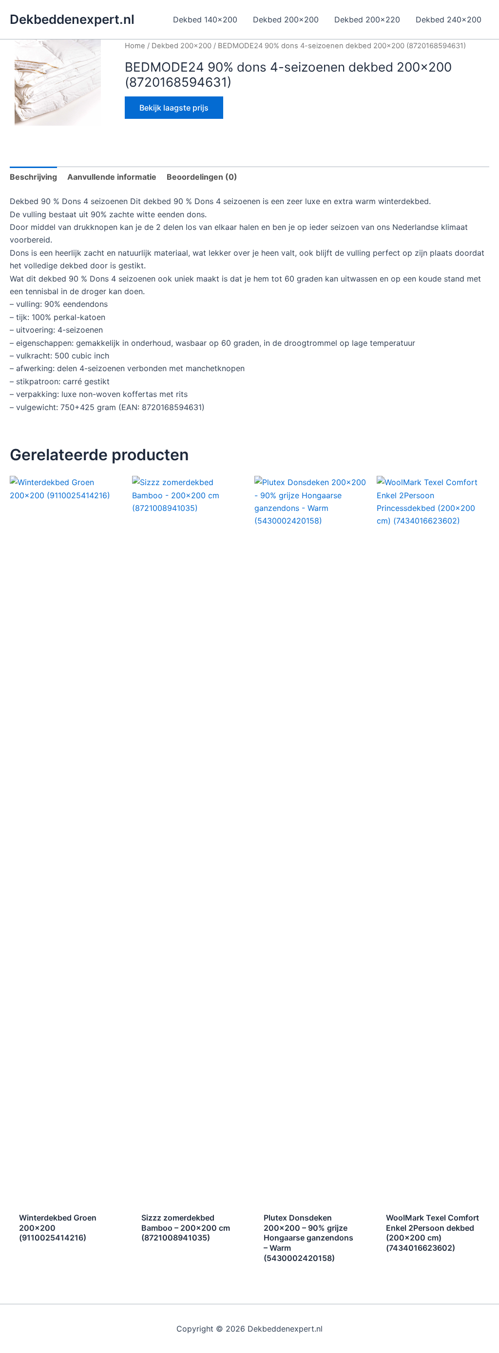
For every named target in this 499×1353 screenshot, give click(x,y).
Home (135, 45)
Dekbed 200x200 (181, 45)
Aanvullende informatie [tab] (111, 177)
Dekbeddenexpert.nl (72, 19)
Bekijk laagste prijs (174, 108)
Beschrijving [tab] (33, 177)
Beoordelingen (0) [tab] (202, 177)
